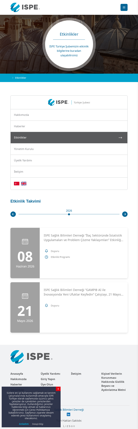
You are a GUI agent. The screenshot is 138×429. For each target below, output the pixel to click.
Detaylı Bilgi (37, 424)
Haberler (16, 384)
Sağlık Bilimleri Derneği (69, 410)
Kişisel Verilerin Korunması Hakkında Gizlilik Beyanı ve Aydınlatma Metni (113, 382)
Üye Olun (47, 384)
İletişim (76, 374)
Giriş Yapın (48, 379)
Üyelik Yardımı (50, 374)
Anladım (24, 423)
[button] (69, 115)
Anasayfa (16, 374)
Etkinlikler (20, 77)
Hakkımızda (18, 379)
